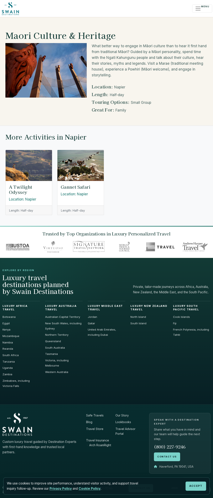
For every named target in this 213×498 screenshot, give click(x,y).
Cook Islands (181, 316)
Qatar (91, 323)
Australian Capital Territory (62, 316)
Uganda (7, 367)
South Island (138, 323)
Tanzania (8, 361)
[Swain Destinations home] (17, 424)
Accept (195, 485)
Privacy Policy (61, 489)
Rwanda (7, 348)
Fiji (174, 323)
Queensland (53, 341)
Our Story (122, 415)
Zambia (7, 374)
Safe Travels (95, 415)
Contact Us (167, 456)
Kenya (6, 329)
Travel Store (94, 429)
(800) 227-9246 (170, 446)
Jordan (92, 316)
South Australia (55, 347)
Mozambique (10, 336)
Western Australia (56, 372)
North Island (138, 316)
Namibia (7, 342)
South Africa (10, 355)
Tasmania (51, 354)
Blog (89, 422)
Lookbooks (123, 422)
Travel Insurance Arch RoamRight (98, 443)
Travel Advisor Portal (125, 431)
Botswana (9, 316)
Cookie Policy (89, 489)
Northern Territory (56, 334)
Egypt (6, 323)
